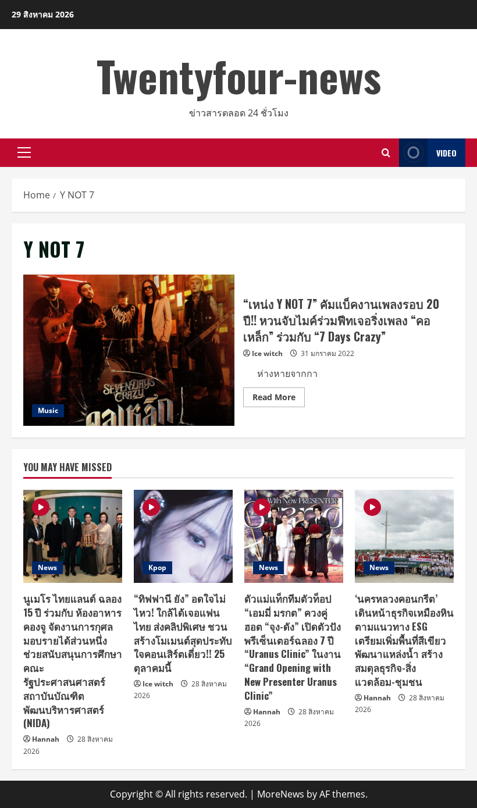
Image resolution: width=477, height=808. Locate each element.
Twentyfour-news (239, 75)
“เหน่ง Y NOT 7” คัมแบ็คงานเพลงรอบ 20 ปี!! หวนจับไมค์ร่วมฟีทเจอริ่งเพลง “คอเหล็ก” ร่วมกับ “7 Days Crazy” (128, 350)
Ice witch (267, 353)
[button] (24, 152)
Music (48, 410)
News (47, 567)
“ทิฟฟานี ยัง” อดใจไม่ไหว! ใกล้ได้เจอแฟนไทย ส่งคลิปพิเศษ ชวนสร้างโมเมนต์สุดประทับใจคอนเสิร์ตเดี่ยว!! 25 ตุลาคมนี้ (183, 633)
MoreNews (280, 794)
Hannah (45, 739)
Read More (278, 399)
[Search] (386, 152)
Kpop (157, 567)
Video (446, 153)
